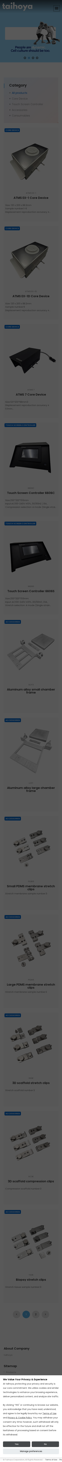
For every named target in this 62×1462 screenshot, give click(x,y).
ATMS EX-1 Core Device (31, 197)
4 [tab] (37, 58)
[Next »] (45, 1314)
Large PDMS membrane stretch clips (31, 986)
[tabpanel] (31, 31)
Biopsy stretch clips (31, 1279)
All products (19, 93)
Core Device (20, 98)
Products (11, 1372)
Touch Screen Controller (27, 104)
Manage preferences (31, 1451)
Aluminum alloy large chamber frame (31, 789)
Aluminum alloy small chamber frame (31, 691)
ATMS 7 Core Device (31, 394)
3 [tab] (33, 58)
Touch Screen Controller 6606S (30, 591)
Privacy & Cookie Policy (20, 1417)
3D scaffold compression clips (31, 1181)
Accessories (19, 110)
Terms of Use (49, 1413)
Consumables (21, 115)
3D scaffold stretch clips (31, 1082)
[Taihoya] (17, 6)
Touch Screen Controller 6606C (31, 492)
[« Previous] (16, 1314)
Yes (17, 1444)
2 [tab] (29, 58)
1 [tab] (25, 58)
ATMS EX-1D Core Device (31, 296)
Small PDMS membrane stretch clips (31, 888)
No (45, 1444)
